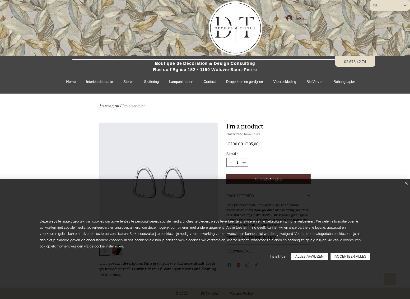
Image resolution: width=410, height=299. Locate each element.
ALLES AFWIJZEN (309, 256)
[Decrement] (230, 162)
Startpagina (109, 105)
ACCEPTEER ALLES (350, 256)
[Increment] (244, 162)
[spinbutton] (237, 162)
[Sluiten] (406, 183)
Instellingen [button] (278, 256)
